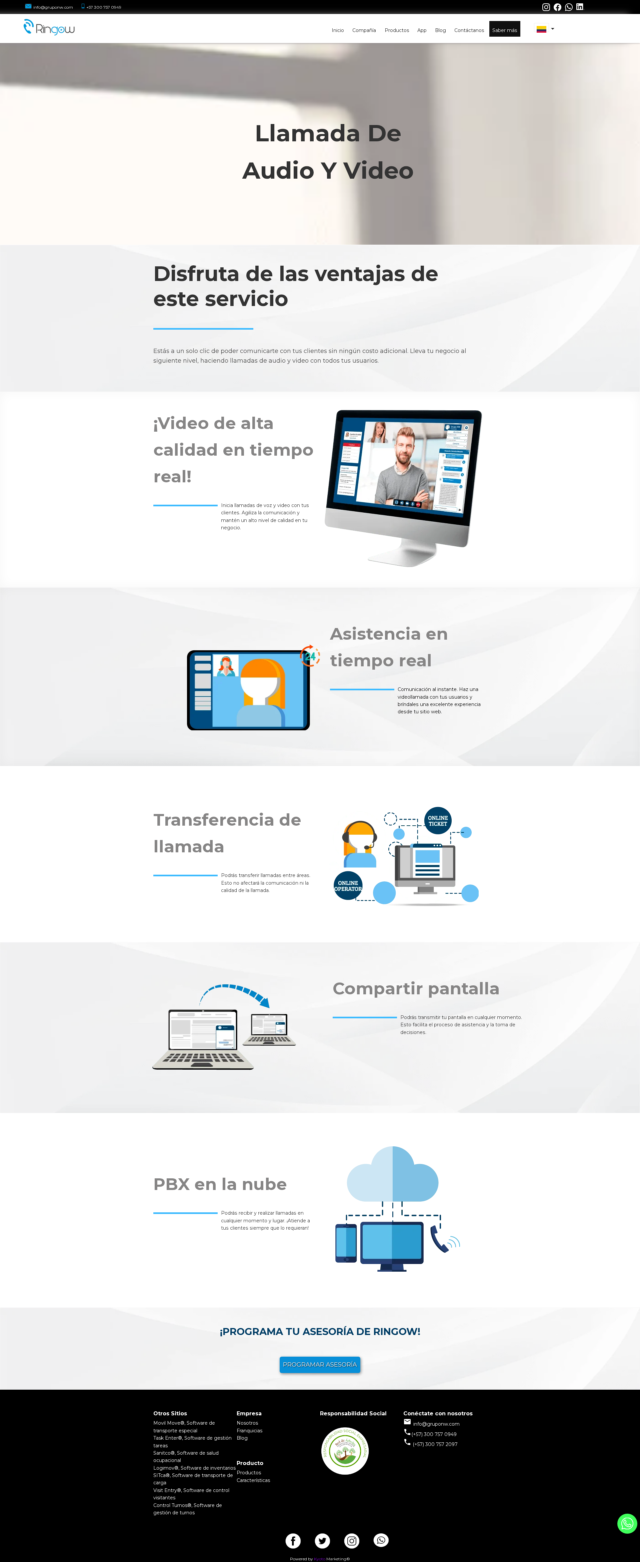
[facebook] (293, 1539)
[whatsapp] (381, 1539)
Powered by (301, 1558)
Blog (242, 1438)
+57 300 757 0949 (103, 7)
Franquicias (249, 1431)
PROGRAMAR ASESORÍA (320, 1364)
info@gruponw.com (53, 7)
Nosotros (247, 1423)
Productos (249, 1473)
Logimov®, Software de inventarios (194, 1468)
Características (253, 1480)
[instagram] (351, 1539)
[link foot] (345, 1474)
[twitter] (322, 1539)
